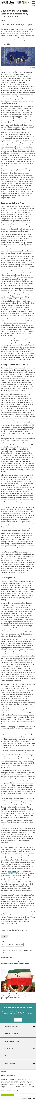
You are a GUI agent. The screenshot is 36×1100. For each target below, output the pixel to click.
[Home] (12, 3)
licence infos (32, 67)
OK (7, 1095)
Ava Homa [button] (4, 20)
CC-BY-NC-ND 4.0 (25, 950)
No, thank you (25, 1095)
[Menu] (33, 2)
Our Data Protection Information (9, 1090)
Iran (3, 944)
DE (28, 2)
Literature (10, 944)
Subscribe (18, 1020)
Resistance (19, 944)
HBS (25, 930)
